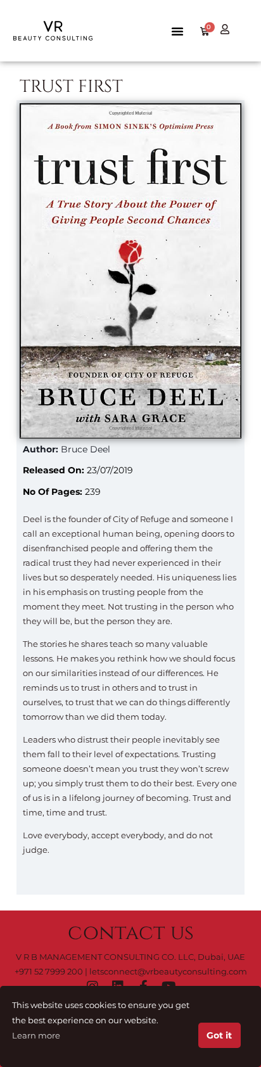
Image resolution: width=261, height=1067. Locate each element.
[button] (177, 31)
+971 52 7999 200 (49, 971)
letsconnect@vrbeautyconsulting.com (168, 971)
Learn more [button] (36, 1035)
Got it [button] (219, 1035)
